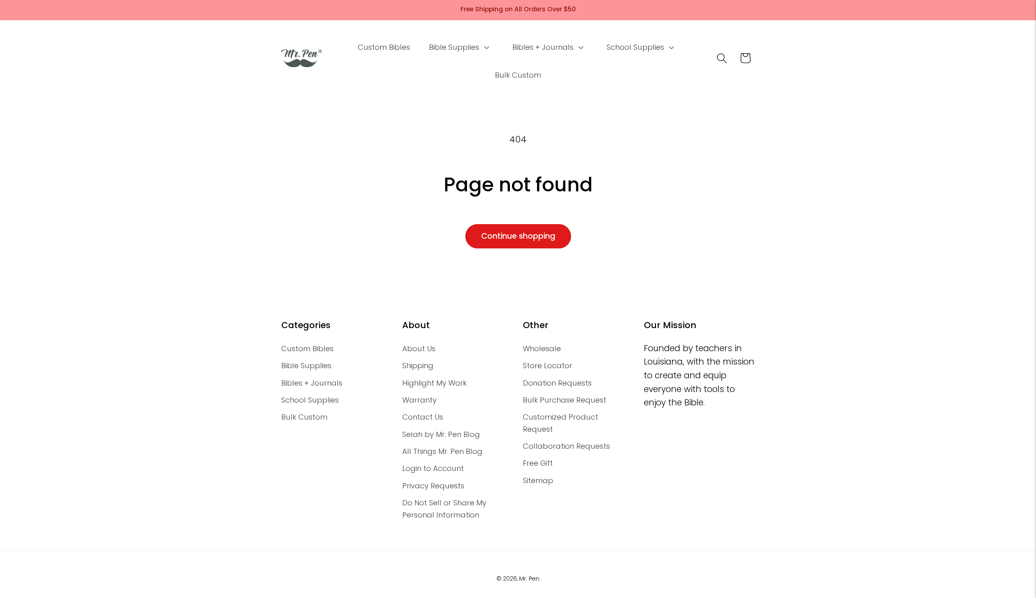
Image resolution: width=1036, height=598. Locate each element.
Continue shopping (518, 236)
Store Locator (547, 365)
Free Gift (538, 463)
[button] (458, 47)
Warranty (419, 400)
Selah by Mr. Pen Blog (441, 434)
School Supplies (310, 400)
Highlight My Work (434, 383)
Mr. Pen (529, 579)
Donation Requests (557, 383)
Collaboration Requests (566, 446)
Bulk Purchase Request (564, 400)
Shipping (417, 365)
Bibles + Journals (311, 383)
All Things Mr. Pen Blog (442, 451)
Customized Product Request (560, 423)
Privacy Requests (433, 486)
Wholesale (542, 349)
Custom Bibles (307, 349)
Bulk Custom (304, 417)
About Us (418, 349)
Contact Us (422, 417)
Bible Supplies (306, 365)
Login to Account (433, 468)
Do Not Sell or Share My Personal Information (444, 509)
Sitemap (538, 480)
